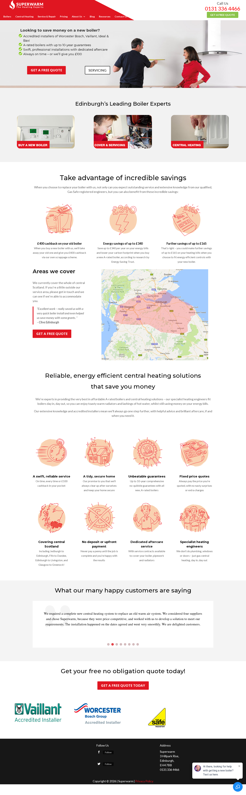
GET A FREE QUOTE (46, 70)
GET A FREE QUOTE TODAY (123, 685)
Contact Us (121, 16)
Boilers (7, 16)
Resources (104, 16)
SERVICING (97, 70)
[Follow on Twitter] (99, 763)
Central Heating (24, 16)
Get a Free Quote (222, 14)
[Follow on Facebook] (99, 752)
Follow (108, 752)
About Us (77, 16)
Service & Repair (47, 16)
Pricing (64, 16)
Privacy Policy (144, 781)
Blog (92, 16)
